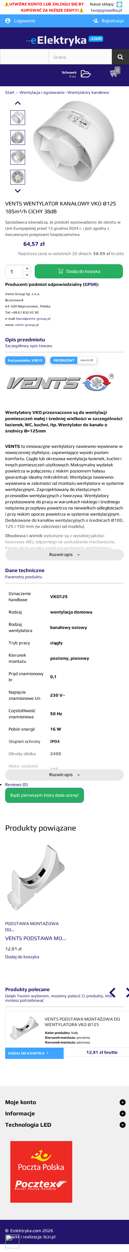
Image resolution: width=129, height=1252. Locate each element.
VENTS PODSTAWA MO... (35, 938)
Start (10, 92)
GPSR (90, 284)
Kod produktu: (19, 360)
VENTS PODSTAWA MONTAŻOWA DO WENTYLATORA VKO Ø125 (82, 1021)
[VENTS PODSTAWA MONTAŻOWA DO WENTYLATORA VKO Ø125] (35, 878)
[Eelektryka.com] (64, 40)
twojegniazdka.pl (106, 10)
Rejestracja (112, 20)
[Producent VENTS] (87, 360)
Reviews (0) (16, 784)
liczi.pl (49, 1236)
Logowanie (24, 20)
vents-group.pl (27, 325)
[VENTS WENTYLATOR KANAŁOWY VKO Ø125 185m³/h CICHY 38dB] (17, 117)
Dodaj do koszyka (26, 1053)
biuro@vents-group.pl (33, 318)
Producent (64, 360)
